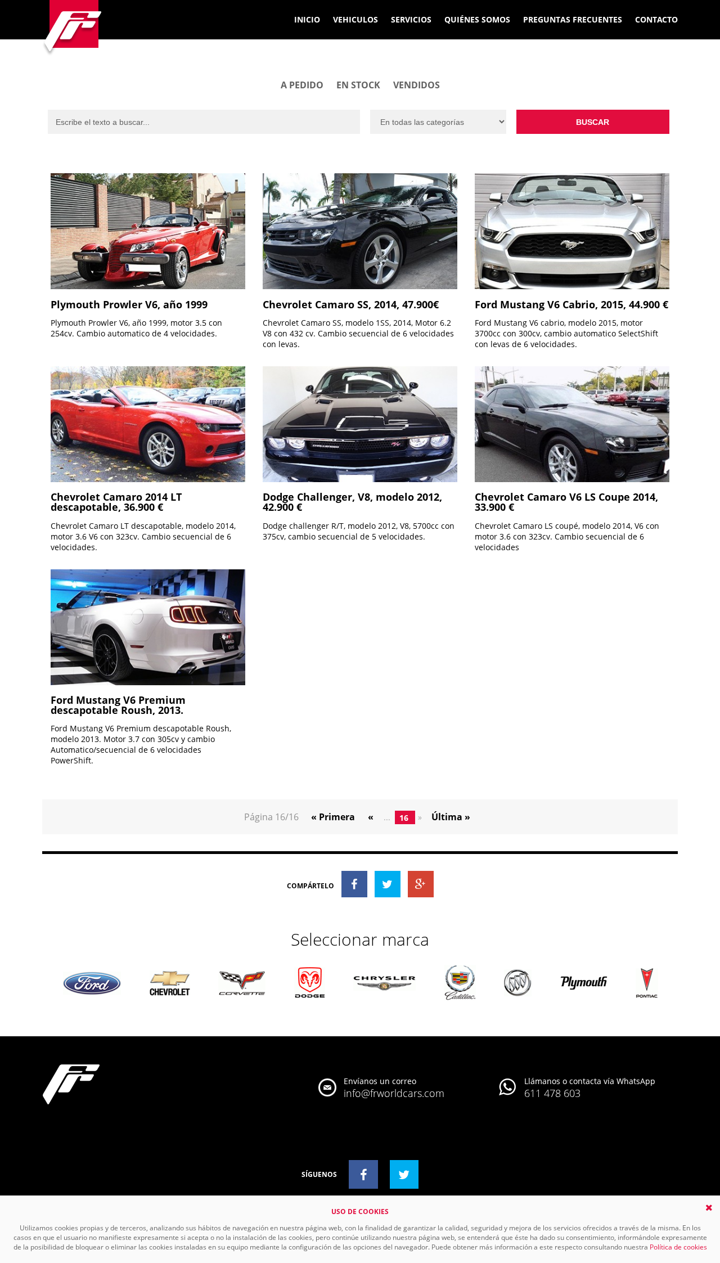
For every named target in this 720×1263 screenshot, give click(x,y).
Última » (450, 817)
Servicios (411, 19)
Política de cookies (678, 1247)
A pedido (302, 85)
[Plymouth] (584, 984)
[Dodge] (309, 983)
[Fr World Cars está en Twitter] (404, 1174)
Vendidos (416, 85)
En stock (358, 85)
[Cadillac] (460, 984)
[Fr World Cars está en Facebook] (363, 1174)
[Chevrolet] (170, 983)
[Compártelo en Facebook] (354, 884)
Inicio (307, 19)
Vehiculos (355, 19)
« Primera (334, 817)
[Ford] (92, 984)
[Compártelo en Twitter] (387, 884)
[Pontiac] (647, 984)
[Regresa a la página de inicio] (73, 29)
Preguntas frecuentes (572, 19)
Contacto (656, 19)
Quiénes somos (477, 19)
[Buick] (518, 983)
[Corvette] (242, 983)
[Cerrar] (709, 1207)
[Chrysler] (384, 984)
